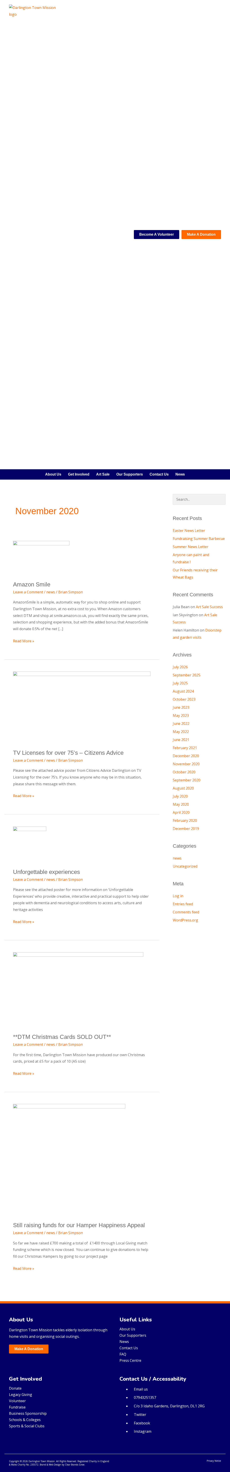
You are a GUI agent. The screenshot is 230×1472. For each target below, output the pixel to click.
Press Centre (130, 1360)
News (180, 474)
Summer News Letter (190, 546)
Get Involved (78, 474)
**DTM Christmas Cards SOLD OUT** (62, 1036)
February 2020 (185, 820)
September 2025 (186, 675)
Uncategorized (185, 866)
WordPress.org (185, 920)
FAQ (122, 1354)
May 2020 (181, 804)
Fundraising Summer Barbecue (199, 538)
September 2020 (186, 780)
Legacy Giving (20, 1394)
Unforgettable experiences (46, 872)
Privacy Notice (214, 1460)
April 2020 (181, 812)
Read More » (23, 640)
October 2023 (184, 699)
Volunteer (17, 1401)
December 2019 (186, 828)
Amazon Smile (31, 584)
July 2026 (180, 667)
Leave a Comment (28, 592)
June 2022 (181, 723)
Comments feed (186, 912)
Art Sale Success (209, 606)
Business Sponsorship (28, 1413)
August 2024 (183, 691)
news (50, 592)
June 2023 (181, 707)
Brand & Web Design (50, 1464)
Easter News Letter (189, 530)
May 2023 (181, 715)
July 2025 (180, 683)
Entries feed (183, 904)
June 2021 (181, 739)
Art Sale (103, 474)
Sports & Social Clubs (26, 1426)
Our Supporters (129, 474)
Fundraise (17, 1407)
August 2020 (183, 788)
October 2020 (184, 772)
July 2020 (180, 796)
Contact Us (159, 474)
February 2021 (185, 747)
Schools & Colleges (25, 1419)
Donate (15, 1388)
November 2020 (186, 763)
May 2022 (181, 731)
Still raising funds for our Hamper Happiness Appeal (79, 1225)
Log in (178, 895)
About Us (53, 474)
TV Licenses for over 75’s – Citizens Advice (68, 752)
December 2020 (186, 755)
